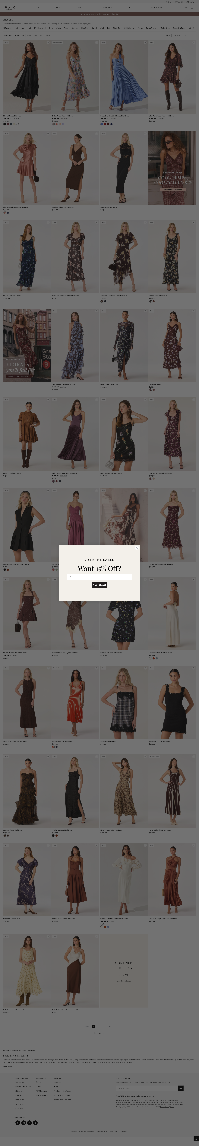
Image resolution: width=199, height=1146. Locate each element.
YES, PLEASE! (99, 585)
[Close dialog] (137, 548)
